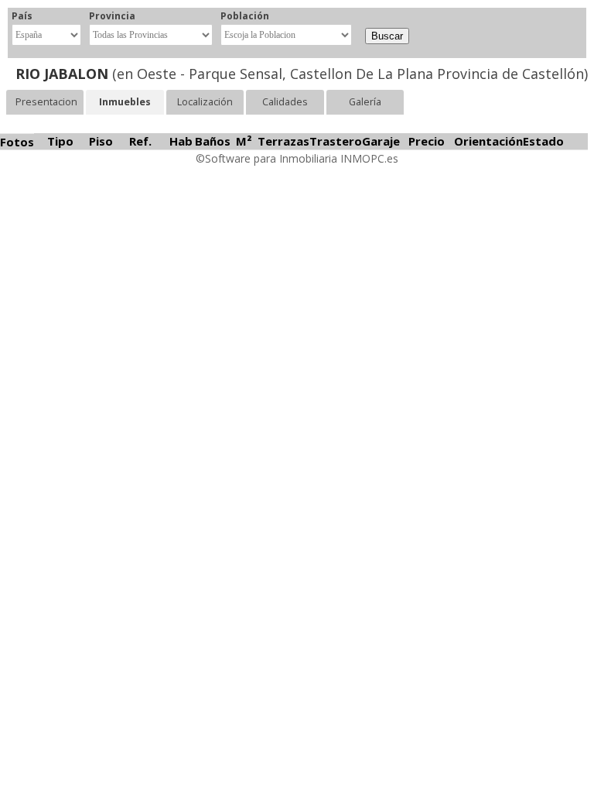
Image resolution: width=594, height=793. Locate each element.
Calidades (285, 101)
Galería (365, 101)
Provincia (112, 15)
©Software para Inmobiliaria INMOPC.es (297, 158)
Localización (205, 101)
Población (244, 15)
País (22, 15)
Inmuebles (125, 101)
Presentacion (46, 101)
